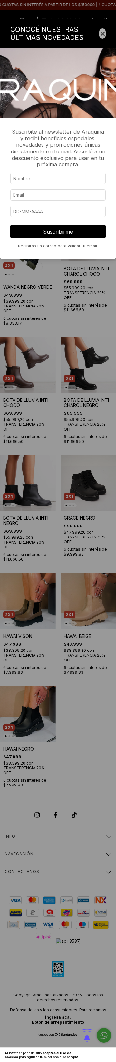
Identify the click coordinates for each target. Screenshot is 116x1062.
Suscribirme (58, 231)
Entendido (98, 1055)
